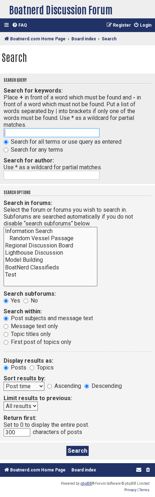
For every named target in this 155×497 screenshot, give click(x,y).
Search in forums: (28, 203)
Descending (106, 385)
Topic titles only (30, 334)
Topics (44, 367)
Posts (17, 367)
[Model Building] (50, 260)
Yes (14, 300)
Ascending (67, 385)
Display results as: (28, 360)
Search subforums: (30, 293)
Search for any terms (36, 149)
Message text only (33, 326)
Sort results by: (24, 378)
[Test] (50, 274)
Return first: (20, 418)
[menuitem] (19, 25)
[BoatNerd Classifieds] (50, 267)
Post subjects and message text (51, 318)
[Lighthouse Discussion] (50, 252)
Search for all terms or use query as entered (65, 141)
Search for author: (29, 160)
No (33, 300)
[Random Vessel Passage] (50, 238)
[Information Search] (50, 231)
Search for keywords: (33, 90)
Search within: (23, 311)
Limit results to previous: (38, 398)
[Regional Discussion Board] (50, 245)
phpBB (86, 483)
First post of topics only (40, 342)
